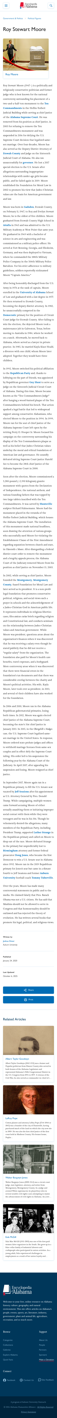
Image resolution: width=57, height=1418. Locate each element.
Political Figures (34, 18)
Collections (8, 1345)
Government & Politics (13, 18)
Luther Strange (42, 832)
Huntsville (46, 503)
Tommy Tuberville (42, 877)
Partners (42, 1350)
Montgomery (24, 580)
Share (31, 990)
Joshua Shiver (8, 941)
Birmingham (10, 850)
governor (28, 162)
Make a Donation (46, 1359)
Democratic (9, 315)
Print (31, 999)
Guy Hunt (35, 382)
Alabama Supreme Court (24, 117)
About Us (43, 1340)
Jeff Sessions (22, 791)
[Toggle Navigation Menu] (6, 5)
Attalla (7, 225)
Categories (7, 1340)
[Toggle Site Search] (51, 5)
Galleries (6, 1350)
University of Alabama (32, 292)
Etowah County (11, 153)
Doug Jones (21, 855)
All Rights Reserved (45, 1407)
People (42, 1345)
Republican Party (20, 373)
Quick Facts (8, 1359)
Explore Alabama (10, 1355)
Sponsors (43, 1355)
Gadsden (29, 207)
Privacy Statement (28, 1412)
